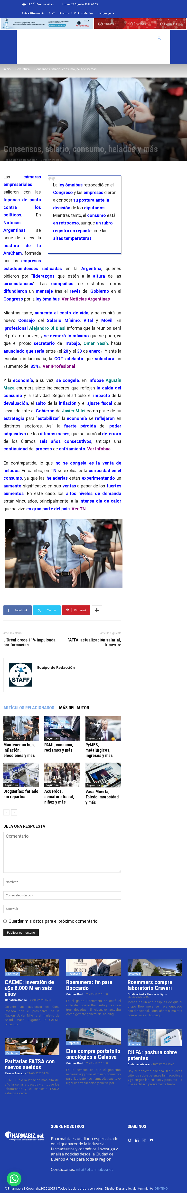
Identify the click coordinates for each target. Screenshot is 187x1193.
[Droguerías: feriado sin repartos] (21, 775)
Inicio (7, 69)
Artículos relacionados (28, 707)
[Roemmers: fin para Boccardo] (93, 967)
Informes (134, 974)
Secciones (115, 38)
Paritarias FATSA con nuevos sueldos (30, 1064)
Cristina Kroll (74, 994)
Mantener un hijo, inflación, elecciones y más (19, 750)
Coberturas (140, 38)
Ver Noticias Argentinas (86, 298)
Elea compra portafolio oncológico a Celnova (93, 1054)
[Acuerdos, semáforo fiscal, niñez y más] (62, 775)
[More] (97, 610)
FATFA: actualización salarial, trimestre (94, 642)
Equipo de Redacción (23, 160)
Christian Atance (16, 1000)
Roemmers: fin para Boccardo (89, 985)
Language (104, 13)
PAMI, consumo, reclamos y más (58, 747)
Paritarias (12, 1053)
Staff (52, 13)
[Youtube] (151, 1140)
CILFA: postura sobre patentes (152, 1055)
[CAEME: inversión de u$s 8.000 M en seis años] (32, 967)
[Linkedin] (137, 1140)
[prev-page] (6, 812)
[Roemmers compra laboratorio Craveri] (155, 967)
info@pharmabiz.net (94, 1169)
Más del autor (74, 707)
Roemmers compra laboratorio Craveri (150, 985)
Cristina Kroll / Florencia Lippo (147, 994)
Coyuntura (22, 69)
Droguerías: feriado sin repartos (20, 794)
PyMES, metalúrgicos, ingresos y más (99, 750)
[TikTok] (144, 1140)
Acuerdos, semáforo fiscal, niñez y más (59, 797)
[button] (159, 38)
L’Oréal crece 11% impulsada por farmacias (29, 642)
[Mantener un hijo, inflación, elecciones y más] (21, 728)
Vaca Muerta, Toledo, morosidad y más (102, 797)
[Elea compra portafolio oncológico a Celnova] (93, 1036)
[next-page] (14, 812)
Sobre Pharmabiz (33, 13)
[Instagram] (129, 1140)
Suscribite (32, 55)
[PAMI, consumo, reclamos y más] (62, 728)
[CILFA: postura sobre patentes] (155, 1037)
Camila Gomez (14, 1073)
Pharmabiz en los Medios (76, 13)
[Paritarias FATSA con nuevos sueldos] (32, 1046)
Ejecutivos (74, 974)
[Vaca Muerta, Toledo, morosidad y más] (103, 775)
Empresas (12, 974)
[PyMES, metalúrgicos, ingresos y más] (103, 728)
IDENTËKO (161, 1188)
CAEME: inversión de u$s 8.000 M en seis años (29, 988)
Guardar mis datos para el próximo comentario (53, 921)
